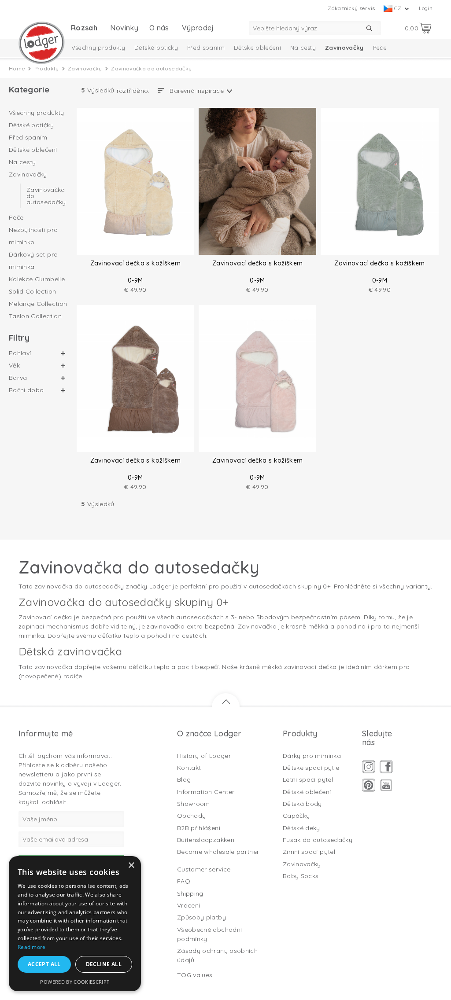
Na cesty (303, 47)
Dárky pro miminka (312, 756)
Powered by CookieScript (74, 981)
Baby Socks (301, 876)
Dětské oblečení (257, 47)
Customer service (204, 869)
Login (426, 8)
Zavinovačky (344, 47)
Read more (32, 947)
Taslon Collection (35, 316)
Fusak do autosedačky (317, 840)
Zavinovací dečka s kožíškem (135, 263)
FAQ (183, 881)
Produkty (46, 68)
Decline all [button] (104, 964)
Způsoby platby (201, 917)
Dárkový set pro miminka (33, 260)
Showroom (193, 804)
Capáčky (296, 816)
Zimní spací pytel (309, 852)
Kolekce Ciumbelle (37, 279)
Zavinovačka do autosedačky (46, 196)
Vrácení (188, 905)
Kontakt (189, 768)
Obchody (191, 816)
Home (17, 68)
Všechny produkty (98, 47)
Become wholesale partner (218, 852)
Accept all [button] (44, 964)
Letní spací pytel (308, 779)
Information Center (205, 792)
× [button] (131, 865)
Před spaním (206, 47)
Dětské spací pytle (311, 768)
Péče (380, 47)
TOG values (195, 975)
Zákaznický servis (351, 8)
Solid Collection (32, 291)
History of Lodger (204, 756)
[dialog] (75, 923)
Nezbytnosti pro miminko (33, 236)
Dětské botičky (156, 47)
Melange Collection (38, 304)
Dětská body (302, 804)
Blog (184, 779)
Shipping (190, 893)
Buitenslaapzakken (205, 840)
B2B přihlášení (198, 828)
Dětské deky (301, 828)
